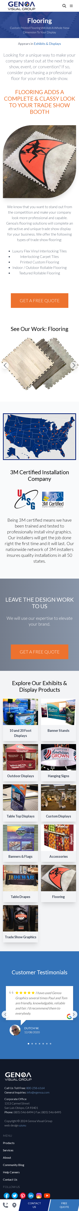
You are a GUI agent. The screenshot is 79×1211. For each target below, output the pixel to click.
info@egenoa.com (38, 1092)
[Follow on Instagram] (39, 1195)
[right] (73, 1014)
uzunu (22, 1125)
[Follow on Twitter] (14, 1195)
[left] (5, 1014)
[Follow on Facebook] (6, 1195)
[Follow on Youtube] (47, 1195)
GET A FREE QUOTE (40, 300)
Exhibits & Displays (47, 44)
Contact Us (10, 1179)
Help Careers (11, 1172)
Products (9, 1143)
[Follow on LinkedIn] (31, 1195)
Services (8, 1150)
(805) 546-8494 (23, 1112)
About (7, 1157)
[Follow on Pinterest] (22, 1195)
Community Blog (13, 1165)
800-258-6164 (35, 1088)
